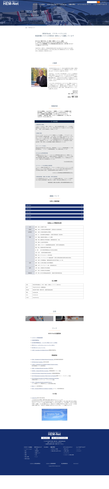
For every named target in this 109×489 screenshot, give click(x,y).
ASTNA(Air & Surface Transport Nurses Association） (42, 373)
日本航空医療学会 (35, 340)
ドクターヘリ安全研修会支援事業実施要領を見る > (63, 172)
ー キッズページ (66, 452)
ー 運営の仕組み (27, 458)
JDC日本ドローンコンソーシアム (38, 347)
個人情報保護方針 (64, 463)
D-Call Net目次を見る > (68, 161)
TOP (26, 27)
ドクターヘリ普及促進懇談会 (35, 463)
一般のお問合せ (45, 437)
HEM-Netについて (52, 4)
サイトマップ (75, 463)
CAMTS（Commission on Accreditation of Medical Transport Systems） (45, 364)
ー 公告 (35, 454)
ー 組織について (37, 452)
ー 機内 (25, 452)
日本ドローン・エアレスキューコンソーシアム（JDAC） (43, 345)
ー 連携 (25, 454)
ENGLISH (104, 2)
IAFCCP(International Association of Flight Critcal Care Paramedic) (44, 375)
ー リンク (36, 456)
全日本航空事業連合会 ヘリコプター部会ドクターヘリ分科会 (44, 342)
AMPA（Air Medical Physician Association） (40, 368)
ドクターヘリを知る (39, 4)
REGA (33, 386)
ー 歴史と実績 (26, 456)
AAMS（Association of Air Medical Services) (40, 350)
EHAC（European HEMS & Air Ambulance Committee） (42, 388)
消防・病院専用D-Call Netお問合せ (60, 437)
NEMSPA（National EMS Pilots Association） (40, 370)
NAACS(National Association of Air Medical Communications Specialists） (45, 378)
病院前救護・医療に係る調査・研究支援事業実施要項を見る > (60, 182)
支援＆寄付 (72, 4)
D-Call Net (63, 4)
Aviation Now (34, 397)
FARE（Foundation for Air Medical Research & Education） (43, 359)
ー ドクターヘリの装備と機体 (68, 454)
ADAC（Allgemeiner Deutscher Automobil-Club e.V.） (42, 382)
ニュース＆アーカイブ (100, 4)
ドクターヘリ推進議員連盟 (37, 337)
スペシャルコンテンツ (84, 4)
